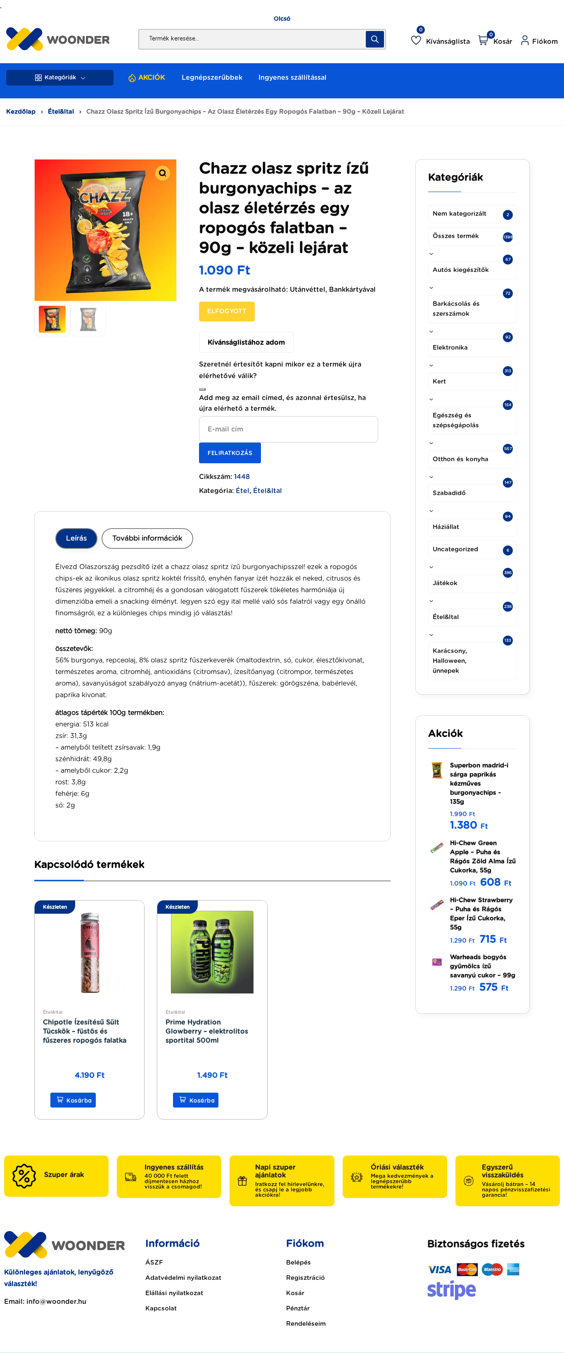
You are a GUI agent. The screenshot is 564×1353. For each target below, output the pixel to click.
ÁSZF (154, 1263)
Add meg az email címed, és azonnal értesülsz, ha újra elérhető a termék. (282, 403)
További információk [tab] (147, 538)
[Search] (375, 39)
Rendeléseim (306, 1324)
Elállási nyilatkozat (174, 1293)
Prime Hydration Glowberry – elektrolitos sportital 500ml (207, 1031)
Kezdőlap (21, 112)
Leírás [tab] (76, 538)
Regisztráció (305, 1278)
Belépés (298, 1263)
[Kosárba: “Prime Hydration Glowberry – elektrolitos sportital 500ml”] (195, 1100)
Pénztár (298, 1308)
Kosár (295, 1293)
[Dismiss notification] (202, 389)
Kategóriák (60, 78)
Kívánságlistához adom (246, 342)
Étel (242, 491)
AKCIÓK (151, 77)
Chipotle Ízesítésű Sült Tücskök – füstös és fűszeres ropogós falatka (84, 1031)
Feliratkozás (230, 453)
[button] (162, 173)
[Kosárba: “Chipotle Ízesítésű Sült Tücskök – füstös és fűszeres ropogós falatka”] (73, 1100)
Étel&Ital (61, 112)
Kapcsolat (161, 1308)
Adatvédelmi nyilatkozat (183, 1278)
